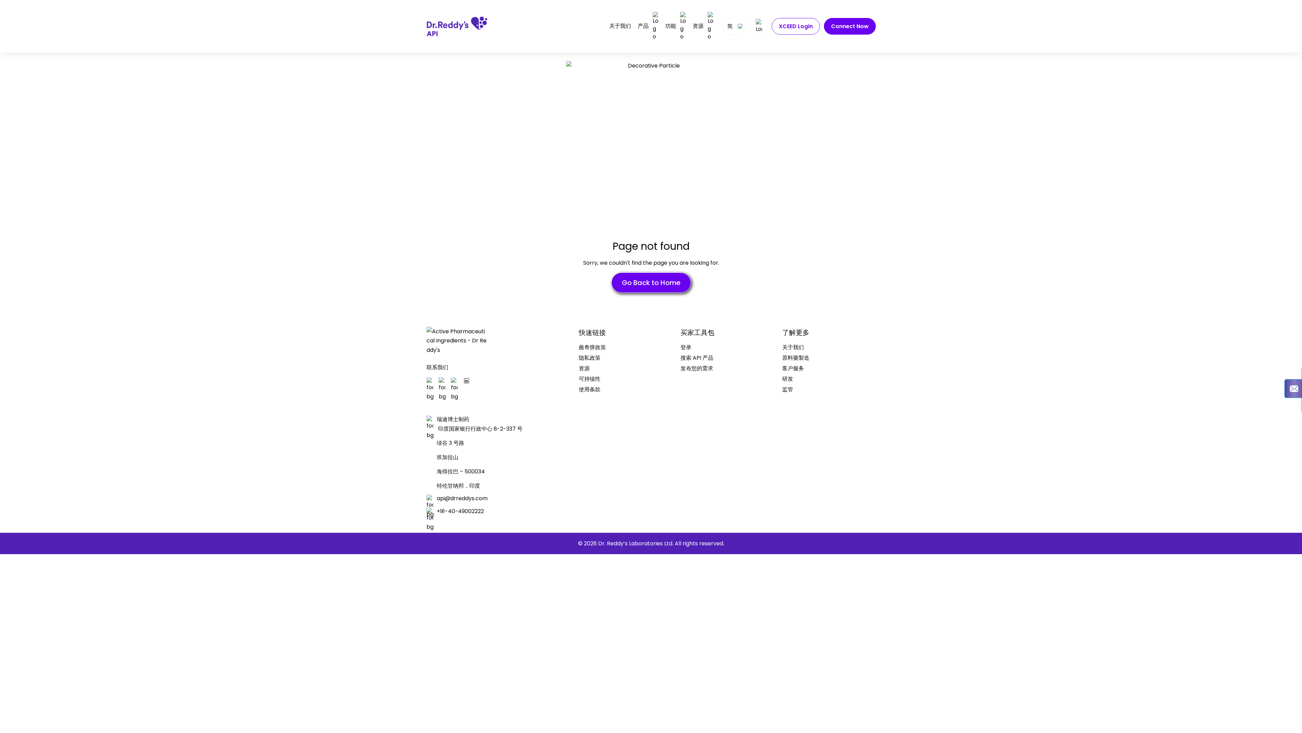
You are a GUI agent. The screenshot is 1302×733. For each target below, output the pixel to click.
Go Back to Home (651, 282)
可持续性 (589, 379)
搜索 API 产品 (696, 358)
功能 (670, 26)
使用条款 (589, 389)
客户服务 (793, 368)
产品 (643, 26)
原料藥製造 (795, 358)
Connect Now (850, 26)
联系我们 (437, 367)
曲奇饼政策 (592, 347)
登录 (685, 347)
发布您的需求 (696, 368)
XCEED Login (796, 26)
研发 (787, 379)
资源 (698, 26)
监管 (787, 389)
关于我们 (620, 26)
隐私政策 (589, 358)
